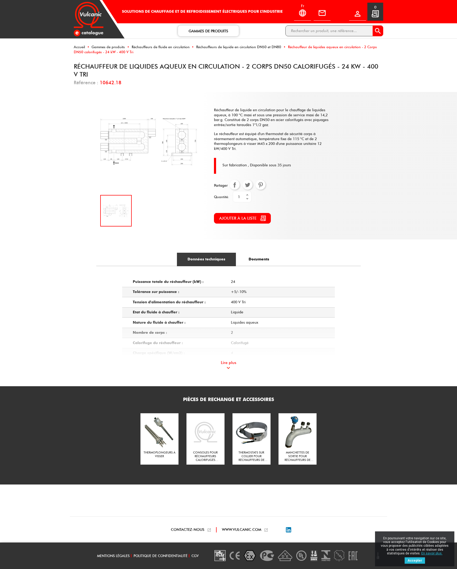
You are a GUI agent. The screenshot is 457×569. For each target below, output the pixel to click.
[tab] (206, 259)
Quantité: (221, 197)
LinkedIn (288, 529)
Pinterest (260, 185)
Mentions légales (113, 556)
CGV (195, 556)
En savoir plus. (431, 553)
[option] (159, 439)
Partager (235, 185)
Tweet (248, 185)
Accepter (415, 560)
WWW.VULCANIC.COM (241, 529)
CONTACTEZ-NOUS (187, 529)
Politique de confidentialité (161, 556)
